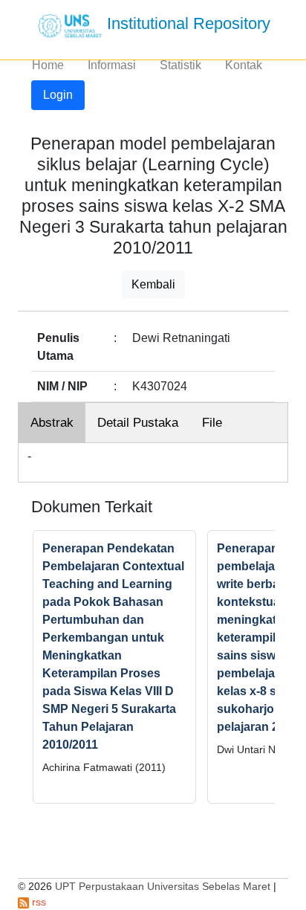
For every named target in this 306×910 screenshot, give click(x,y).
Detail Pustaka (137, 423)
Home (48, 65)
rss (37, 902)
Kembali (153, 284)
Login (58, 94)
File (212, 423)
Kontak (243, 65)
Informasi (112, 65)
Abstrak (52, 423)
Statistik (180, 65)
